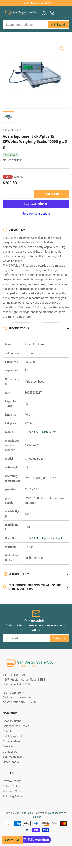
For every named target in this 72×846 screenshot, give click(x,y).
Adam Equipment (13, 130)
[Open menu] (65, 13)
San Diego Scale (24, 812)
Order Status (11, 762)
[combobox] (36, 24)
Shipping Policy (12, 796)
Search (61, 24)
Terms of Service (14, 791)
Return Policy (11, 786)
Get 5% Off (12, 840)
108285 (31, 702)
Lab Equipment (12, 736)
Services (8, 746)
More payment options (36, 213)
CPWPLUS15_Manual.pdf (40, 432)
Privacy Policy (12, 781)
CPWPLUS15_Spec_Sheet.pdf (43, 538)
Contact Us (10, 751)
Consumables (12, 741)
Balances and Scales (16, 726)
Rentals (7, 731)
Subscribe (59, 638)
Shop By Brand (12, 721)
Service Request (13, 756)
